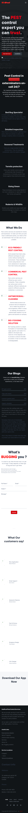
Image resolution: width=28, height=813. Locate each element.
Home (6, 799)
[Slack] (20, 805)
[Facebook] (7, 805)
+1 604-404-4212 (11, 792)
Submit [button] (14, 512)
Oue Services (7, 53)
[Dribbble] (17, 805)
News (10, 799)
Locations (17, 53)
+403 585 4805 (10, 789)
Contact (20, 799)
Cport (21, 811)
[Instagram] (14, 805)
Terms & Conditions (7, 758)
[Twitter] (10, 805)
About (15, 799)
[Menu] (25, 2)
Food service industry (8, 733)
